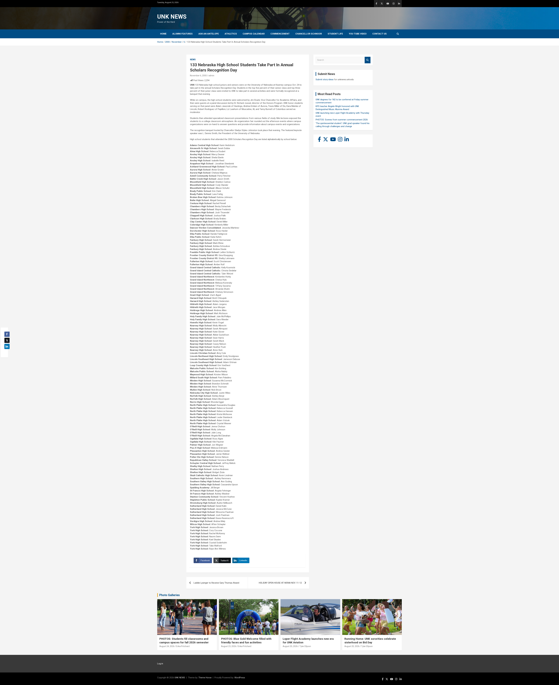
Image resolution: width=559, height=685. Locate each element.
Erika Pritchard (183, 646)
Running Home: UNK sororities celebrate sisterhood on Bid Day (370, 640)
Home (163, 33)
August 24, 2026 (166, 646)
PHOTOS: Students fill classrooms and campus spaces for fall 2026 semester (184, 640)
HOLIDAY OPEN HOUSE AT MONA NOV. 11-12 (280, 583)
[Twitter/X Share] (7, 340)
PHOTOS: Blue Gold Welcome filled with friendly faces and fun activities (246, 640)
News (193, 59)
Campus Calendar (254, 33)
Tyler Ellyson (305, 646)
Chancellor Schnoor (308, 33)
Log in (160, 663)
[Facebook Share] (7, 334)
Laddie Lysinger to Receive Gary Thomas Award (216, 583)
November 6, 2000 (198, 75)
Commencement (280, 33)
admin (211, 75)
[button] (6, 352)
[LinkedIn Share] (7, 346)
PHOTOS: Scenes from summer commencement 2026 (342, 119)
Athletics (231, 33)
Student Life (335, 33)
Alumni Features (182, 33)
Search (367, 60)
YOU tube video (358, 33)
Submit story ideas (325, 79)
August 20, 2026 (290, 646)
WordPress (239, 677)
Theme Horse (205, 677)
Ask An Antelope (208, 33)
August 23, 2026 (228, 646)
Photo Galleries (169, 595)
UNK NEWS (171, 16)
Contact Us (379, 33)
